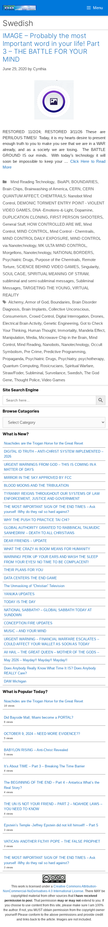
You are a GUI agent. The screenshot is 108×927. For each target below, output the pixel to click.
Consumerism (15, 316)
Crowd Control (41, 316)
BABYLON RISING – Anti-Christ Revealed (36, 750)
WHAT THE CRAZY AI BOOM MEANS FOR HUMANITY (47, 549)
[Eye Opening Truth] (19, 8)
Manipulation (13, 337)
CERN (74, 189)
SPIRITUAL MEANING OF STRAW (58, 274)
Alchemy (15, 302)
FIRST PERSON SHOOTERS (76, 217)
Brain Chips (13, 189)
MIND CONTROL (32, 231)
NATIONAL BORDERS (73, 252)
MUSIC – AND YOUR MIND (25, 631)
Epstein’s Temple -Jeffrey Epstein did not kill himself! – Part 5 (51, 825)
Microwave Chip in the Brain (63, 337)
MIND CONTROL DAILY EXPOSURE (35, 238)
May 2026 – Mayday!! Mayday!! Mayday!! (35, 660)
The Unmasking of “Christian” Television (34, 586)
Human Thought (42, 330)
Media (31, 337)
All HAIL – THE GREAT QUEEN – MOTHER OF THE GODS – (51, 652)
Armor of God (36, 302)
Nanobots (51, 344)
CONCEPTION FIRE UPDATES (28, 623)
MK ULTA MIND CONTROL (62, 245)
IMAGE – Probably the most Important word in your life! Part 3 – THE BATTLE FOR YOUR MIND (51, 47)
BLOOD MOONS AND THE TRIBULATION (36, 485)
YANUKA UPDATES (19, 594)
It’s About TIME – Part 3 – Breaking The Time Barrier (44, 766)
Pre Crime (33, 351)
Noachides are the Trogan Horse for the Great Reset (43, 443)
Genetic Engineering (61, 323)
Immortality (67, 330)
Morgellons (12, 252)
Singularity (90, 266)
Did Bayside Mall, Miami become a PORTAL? (38, 717)
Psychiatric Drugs (18, 259)
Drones (97, 316)
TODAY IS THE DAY (20, 602)
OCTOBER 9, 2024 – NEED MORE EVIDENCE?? (42, 734)
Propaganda (13, 358)
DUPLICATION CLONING (25, 217)
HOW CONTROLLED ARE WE (54, 224)
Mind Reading (29, 344)
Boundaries (60, 302)
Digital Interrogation (72, 316)
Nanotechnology (37, 252)
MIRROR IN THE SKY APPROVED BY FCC (38, 478)
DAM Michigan (15, 681)
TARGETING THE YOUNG (46, 288)
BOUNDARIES (84, 182)
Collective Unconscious (68, 309)
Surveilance (55, 373)
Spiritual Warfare (79, 366)
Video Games (53, 380)
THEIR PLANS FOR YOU (23, 570)
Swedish (74, 373)
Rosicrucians (51, 366)
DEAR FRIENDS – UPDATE (25, 541)
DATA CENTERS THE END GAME (30, 578)
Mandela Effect (91, 330)
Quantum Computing (20, 366)
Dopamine (83, 210)
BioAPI (62, 182)
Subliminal (34, 373)
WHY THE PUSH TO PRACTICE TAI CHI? (36, 520)
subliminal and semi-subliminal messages (38, 281)
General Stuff (14, 224)
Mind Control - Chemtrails (72, 231)
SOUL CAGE (14, 274)
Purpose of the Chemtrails (57, 259)
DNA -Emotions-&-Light (53, 210)
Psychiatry (67, 358)
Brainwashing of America (46, 189)
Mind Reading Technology (31, 182)
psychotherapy (91, 358)
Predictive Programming (64, 351)
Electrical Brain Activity (22, 323)
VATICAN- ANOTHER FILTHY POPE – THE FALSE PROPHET (52, 841)
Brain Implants (34, 309)
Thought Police (27, 380)
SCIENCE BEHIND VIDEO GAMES (48, 266)
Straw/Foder (13, 373)
